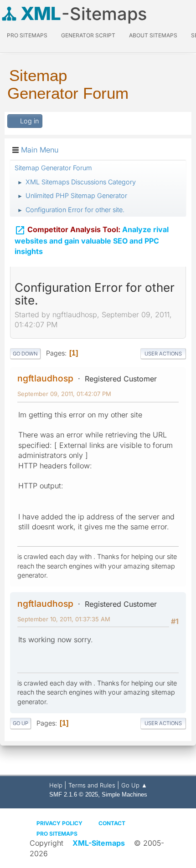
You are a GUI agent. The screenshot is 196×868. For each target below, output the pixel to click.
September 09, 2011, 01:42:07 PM (64, 393)
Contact (111, 823)
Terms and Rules (91, 785)
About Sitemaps (153, 35)
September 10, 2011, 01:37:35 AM (63, 619)
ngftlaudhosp (45, 378)
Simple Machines (124, 794)
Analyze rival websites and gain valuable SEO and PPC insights (92, 240)
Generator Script (88, 35)
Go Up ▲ (134, 785)
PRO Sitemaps (27, 35)
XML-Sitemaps (98, 843)
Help (55, 785)
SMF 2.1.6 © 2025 (73, 794)
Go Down (25, 353)
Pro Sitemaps (56, 833)
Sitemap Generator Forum (68, 84)
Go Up (20, 723)
